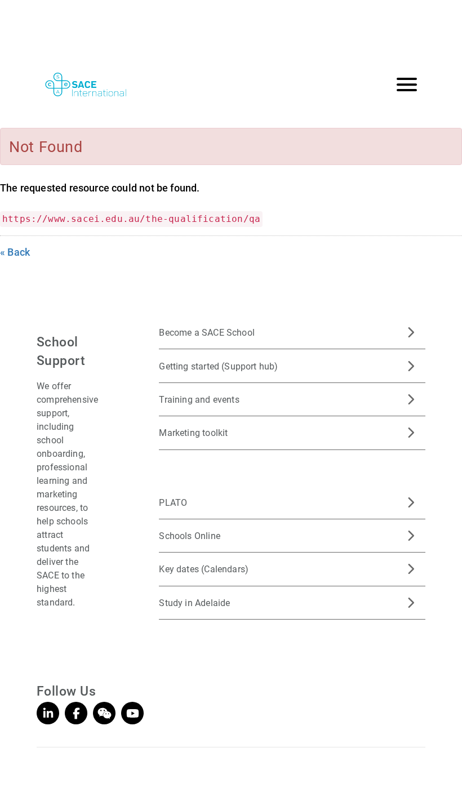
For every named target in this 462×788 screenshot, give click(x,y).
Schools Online (189, 535)
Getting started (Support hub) (218, 366)
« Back (15, 252)
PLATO (173, 502)
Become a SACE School (207, 332)
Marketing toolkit (193, 432)
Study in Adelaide (194, 602)
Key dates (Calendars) (203, 569)
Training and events (199, 399)
